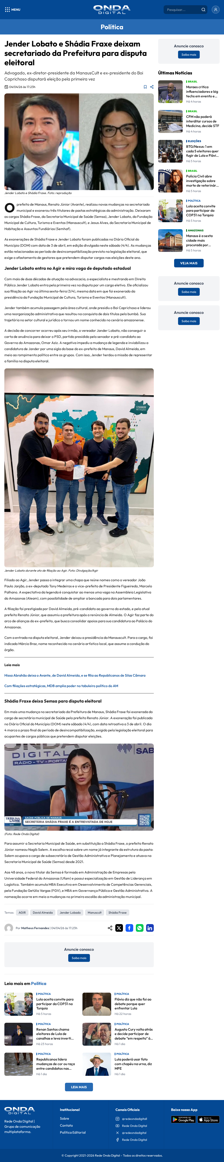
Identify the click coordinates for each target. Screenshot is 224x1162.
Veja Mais (189, 263)
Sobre (64, 1118)
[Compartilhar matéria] (152, 87)
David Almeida (43, 912)
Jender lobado (70, 912)
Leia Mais (79, 1087)
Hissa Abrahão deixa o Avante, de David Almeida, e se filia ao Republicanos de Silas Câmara (74, 675)
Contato (66, 1125)
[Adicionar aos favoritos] (145, 87)
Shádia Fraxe (117, 912)
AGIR (22, 912)
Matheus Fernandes (35, 928)
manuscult (95, 912)
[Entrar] (216, 10)
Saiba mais (79, 958)
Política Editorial (73, 1132)
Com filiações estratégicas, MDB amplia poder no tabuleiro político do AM (61, 686)
